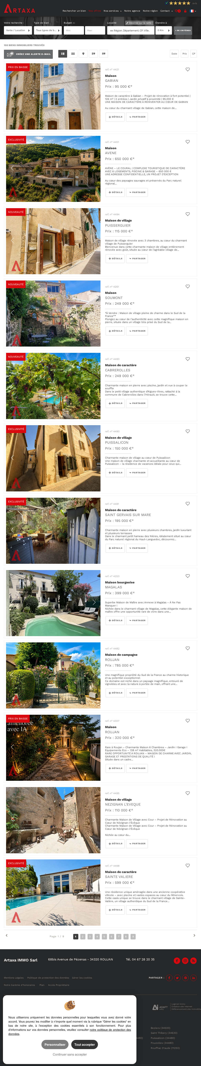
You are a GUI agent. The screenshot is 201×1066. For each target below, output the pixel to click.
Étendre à (161, 22)
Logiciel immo (178, 1004)
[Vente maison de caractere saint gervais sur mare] (53, 531)
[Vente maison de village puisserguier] (53, 241)
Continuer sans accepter (70, 1054)
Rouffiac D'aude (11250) (165, 1048)
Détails (117, 117)
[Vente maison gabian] (53, 96)
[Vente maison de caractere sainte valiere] (53, 892)
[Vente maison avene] (53, 169)
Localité (111, 22)
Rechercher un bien (74, 10)
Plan (41, 985)
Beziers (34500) (160, 1027)
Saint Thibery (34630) (164, 1032)
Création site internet (182, 1006)
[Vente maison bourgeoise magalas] (53, 603)
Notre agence (132, 10)
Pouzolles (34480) (162, 1042)
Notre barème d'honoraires (20, 985)
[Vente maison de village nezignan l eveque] (53, 820)
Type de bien (41, 22)
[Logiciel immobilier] (160, 1007)
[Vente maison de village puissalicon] (53, 458)
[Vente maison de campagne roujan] (53, 675)
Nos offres (95, 10)
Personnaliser (55, 1044)
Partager (139, 117)
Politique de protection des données (48, 977)
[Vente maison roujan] (53, 748)
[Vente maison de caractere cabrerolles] (53, 386)
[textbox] (131, 30)
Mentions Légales (14, 977)
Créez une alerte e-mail (33, 54)
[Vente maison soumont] (53, 314)
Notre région (150, 10)
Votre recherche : (14, 22)
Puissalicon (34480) (163, 1038)
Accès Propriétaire (58, 985)
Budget (68, 22)
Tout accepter (84, 1044)
